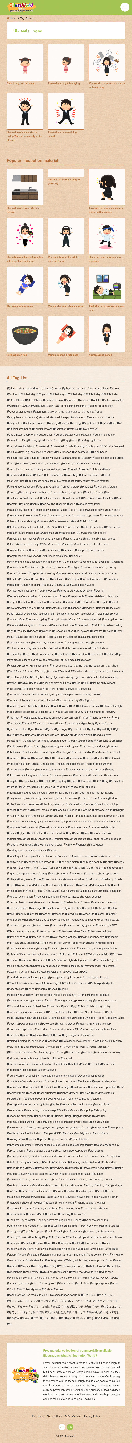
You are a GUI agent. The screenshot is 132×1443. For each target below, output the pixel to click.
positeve (112, 1018)
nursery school (106, 943)
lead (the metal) (70, 862)
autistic (60, 434)
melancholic (73, 902)
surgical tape (115, 1185)
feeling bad (38, 677)
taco (26, 1202)
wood (35, 1283)
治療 (91, 1312)
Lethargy (25, 867)
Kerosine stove (44, 844)
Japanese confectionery (22, 821)
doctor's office (17, 619)
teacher (101, 1202)
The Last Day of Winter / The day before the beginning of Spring (45, 1220)
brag (57, 486)
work (44, 1283)
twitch (77, 1243)
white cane (62, 1272)
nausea (102, 925)
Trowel (118, 1237)
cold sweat (82, 544)
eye (120, 654)
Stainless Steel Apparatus (72, 1150)
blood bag (72, 475)
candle (62, 504)
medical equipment (111, 891)
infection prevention (53, 804)
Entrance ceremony (20, 648)
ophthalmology (36, 966)
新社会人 (60, 1312)
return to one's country (107, 1052)
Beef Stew (37, 463)
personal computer (99, 994)
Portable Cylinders (84, 1018)
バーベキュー (78, 1301)
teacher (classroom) (20, 1208)
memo (86, 902)
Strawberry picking (93, 1168)
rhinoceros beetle (39, 1058)
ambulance (74, 411)
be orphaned (64, 452)
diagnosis (75, 608)
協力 (74, 1306)
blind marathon (54, 475)
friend (95, 717)
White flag (92, 1272)
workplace (83, 1283)
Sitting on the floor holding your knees (66, 1122)
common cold (52, 550)
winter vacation (101, 1277)
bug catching (60, 492)
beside (85, 469)
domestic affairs (66, 619)
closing (22, 544)
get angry (62, 729)
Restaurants (73, 1052)
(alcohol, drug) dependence (24, 388)
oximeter (110, 966)
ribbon (56, 1058)
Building (89, 492)
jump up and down (102, 833)
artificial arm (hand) (20, 429)
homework (96, 775)
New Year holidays (100, 931)
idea (75, 787)
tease (86, 1208)
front (116, 717)
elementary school (19, 642)
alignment (40, 411)
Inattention (47, 798)
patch (111, 983)
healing (89, 758)
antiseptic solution (35, 423)
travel (24, 1237)
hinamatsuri (97, 769)
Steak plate (60, 1162)
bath (70, 446)
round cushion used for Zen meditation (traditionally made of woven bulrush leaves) (56, 1075)
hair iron (86, 746)
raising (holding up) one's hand (26, 1041)
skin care (104, 1122)
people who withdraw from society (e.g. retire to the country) (42, 994)
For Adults (57, 712)
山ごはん (116, 1306)
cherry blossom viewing (22, 521)
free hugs (14, 717)
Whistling (47, 1272)
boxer (106, 481)
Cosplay (34, 573)
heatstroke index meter (71, 764)
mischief (89, 908)
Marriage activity (101, 885)
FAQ (67, 1416)
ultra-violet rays (92, 1243)
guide (29, 746)
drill (88, 625)
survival (70, 1191)
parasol (31, 983)
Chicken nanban (60, 521)
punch (25, 1035)
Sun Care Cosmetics (72, 1179)
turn (48, 1243)
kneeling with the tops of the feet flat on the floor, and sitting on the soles (49, 856)
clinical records (106, 538)
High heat (42, 769)
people (64, 989)
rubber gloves (54, 1081)
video (23, 1254)
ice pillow (64, 787)
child (76, 521)
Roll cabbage (29, 1070)
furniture (39, 723)
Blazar (28, 475)
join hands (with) (55, 833)
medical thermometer (21, 902)
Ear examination (64, 631)
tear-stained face (70, 1208)
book (30, 481)
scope (75, 1093)
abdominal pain (54, 400)
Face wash (85, 660)
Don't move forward (90, 619)
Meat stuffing (61, 891)
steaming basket (79, 1162)
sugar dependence (72, 1173)
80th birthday (93, 394)
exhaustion (80, 654)
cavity (117, 509)
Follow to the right (112, 706)
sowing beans (17, 1139)
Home (45, 775)
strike (120, 1168)
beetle (66, 463)
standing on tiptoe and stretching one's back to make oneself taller (68, 1156)
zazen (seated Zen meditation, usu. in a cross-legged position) (44, 1295)
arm (114, 423)
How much (86, 781)
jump (86, 833)
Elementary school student (48, 642)
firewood (72, 688)
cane (72, 504)
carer (73, 509)
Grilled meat (16, 746)
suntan (66, 1185)
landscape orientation (39, 862)
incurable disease (67, 798)
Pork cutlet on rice (61, 1018)
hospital (13, 781)
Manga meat (24, 885)
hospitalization (29, 781)
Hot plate (46, 781)
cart (82, 509)
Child (94, 521)
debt (64, 596)
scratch (86, 1093)
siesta (60, 1116)
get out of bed (78, 729)
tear (55, 1208)
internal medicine (42, 810)
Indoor (114, 798)
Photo (50, 1000)
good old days (103, 735)
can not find (48, 504)
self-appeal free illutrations (24, 1104)
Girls (11, 735)
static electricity (17, 1162)
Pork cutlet (41, 1018)
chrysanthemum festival (22, 538)
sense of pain (102, 1104)
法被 (99, 1312)
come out (36, 550)
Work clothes (66, 1283)
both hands (42, 481)
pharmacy (38, 1000)
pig (75, 1006)
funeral (28, 723)
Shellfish (64, 1110)
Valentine (69, 1249)
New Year (66, 931)
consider (105, 561)
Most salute (87, 914)
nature (91, 925)
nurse (91, 943)
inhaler (90, 804)
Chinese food (113, 527)
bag (58, 440)
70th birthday (57, 394)
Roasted (14, 1070)
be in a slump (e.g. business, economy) (31, 452)
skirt (39, 1127)
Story (21, 1168)
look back (77, 873)
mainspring (94, 879)
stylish (55, 1173)
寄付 (97, 1306)
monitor (33, 914)
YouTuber (24, 1289)
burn (100, 492)
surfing (90, 1185)
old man (13, 960)
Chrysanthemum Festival (93, 533)
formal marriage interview (100, 712)
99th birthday (34, 400)
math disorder (17, 891)
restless (87, 1052)
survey (59, 1191)
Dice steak (114, 608)
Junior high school (19, 839)
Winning (75, 1277)
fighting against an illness (56, 683)
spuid (32, 1150)
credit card (58, 579)
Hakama (113, 746)
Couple (13, 579)
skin (93, 1122)
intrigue (120, 810)
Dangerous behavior (81, 590)
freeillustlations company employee (43, 717)
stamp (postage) (18, 1156)
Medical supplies (92, 896)
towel (59, 1231)
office (12, 954)
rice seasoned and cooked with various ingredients (38, 1064)
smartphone (100, 1127)
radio (58, 1035)
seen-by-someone (79, 1098)
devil (42, 608)
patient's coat (16, 989)
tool (11, 1231)
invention (25, 815)
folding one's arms (88, 706)
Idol (83, 787)
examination (64, 654)
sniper (49, 1133)
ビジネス (36, 1306)
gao (32, 729)
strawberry (43, 1168)
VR (107, 1254)
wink (64, 1277)
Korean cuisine (112, 856)
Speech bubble (80, 1139)
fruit (11, 723)
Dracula (13, 625)
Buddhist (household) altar (34, 492)
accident (85, 400)
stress (110, 1168)
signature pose (17, 1122)
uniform (29, 1249)
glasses (31, 735)
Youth (12, 1289)
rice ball (67, 1058)
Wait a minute (16, 1260)
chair (44, 515)
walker (40, 1260)
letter (36, 867)
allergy (53, 411)
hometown (81, 775)
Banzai (97, 440)
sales (97, 1081)
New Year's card (18, 937)
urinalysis (42, 1249)
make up (108, 879)
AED (27, 406)
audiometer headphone (22, 434)
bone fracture (16, 481)
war (110, 1260)
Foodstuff (42, 712)
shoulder (41, 1116)
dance (62, 590)
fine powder (15, 688)
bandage (85, 440)
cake (94, 498)
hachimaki (65, 746)
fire (46, 688)
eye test (42, 660)
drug (120, 625)
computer (76, 556)
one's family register (107, 960)
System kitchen (109, 1197)
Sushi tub (14, 1197)
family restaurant (94, 665)
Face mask (69, 660)
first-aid (51, 700)
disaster (33, 613)
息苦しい (14, 1312)
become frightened (105, 458)
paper (88, 977)
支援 (49, 1312)
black (107, 469)
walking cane (54, 1260)
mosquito (59, 914)
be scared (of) (82, 452)
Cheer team (80, 515)
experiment (96, 654)
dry (11, 631)
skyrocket (49, 1127)
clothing (34, 544)
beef (11, 463)
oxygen (13, 971)
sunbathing (94, 1179)
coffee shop (66, 544)
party (102, 983)
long (52, 873)
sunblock (109, 1179)
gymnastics (49, 746)
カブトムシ (89, 1295)
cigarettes (44, 538)
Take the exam (65, 1202)
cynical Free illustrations (23, 590)
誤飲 (69, 1318)
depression (39, 602)
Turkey (39, 1243)
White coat (77, 1272)
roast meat (109, 1064)
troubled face (104, 1237)
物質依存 (14, 1318)
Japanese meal (79, 827)
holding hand (30, 775)
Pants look (75, 977)
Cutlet (90, 585)
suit (88, 1173)
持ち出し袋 (29, 1312)
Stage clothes (46, 1150)
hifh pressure (16, 769)
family (78, 665)
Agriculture (39, 406)
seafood (29, 1098)
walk (30, 1260)
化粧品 (57, 1306)
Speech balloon (59, 1139)
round (52, 1070)
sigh (69, 1116)
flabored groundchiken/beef (24, 706)
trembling (35, 1237)
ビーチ (24, 1306)
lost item (113, 873)
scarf (121, 1087)
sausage (65, 1087)
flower (64, 706)
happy (26, 758)
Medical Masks (70, 896)
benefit (74, 469)
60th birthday (28, 394)
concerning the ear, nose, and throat (29, 561)
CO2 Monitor (49, 544)
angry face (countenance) (23, 417)
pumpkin (14, 1035)
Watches (25, 1266)
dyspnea (46, 631)
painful (62, 977)
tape (90, 1202)
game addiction (18, 729)
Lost (102, 873)
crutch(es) (73, 579)
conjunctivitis (89, 561)
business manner (52, 498)
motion (53, 919)
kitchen (53, 850)
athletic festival (89, 429)
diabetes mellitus (57, 608)
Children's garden (70, 527)
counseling (48, 573)
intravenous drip (103, 810)
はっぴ (93, 1301)
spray (12, 1150)
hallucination (32, 752)
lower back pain (53, 879)
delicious (113, 596)
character (55, 515)
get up (92, 729)
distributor (103, 613)
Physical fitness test (20, 1006)
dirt (11, 613)
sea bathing (107, 1093)
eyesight (55, 660)
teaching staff (42, 1208)
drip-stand (108, 625)
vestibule (112, 1249)
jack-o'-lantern (75, 815)
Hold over (14, 775)
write (115, 1283)
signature (99, 1116)
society (69, 1133)
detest (114, 602)
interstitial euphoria (66, 810)
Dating (100, 590)
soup (97, 1133)
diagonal (90, 608)
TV (55, 1243)
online (12, 966)
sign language (83, 1116)
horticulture (111, 775)
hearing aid (113, 758)
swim (82, 1197)
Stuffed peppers (39, 1173)
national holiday (75, 925)
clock (12, 544)
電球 (99, 1318)
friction (85, 717)
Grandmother (59, 740)
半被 (66, 1306)
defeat (90, 596)
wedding (38, 1266)
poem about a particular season (27, 1012)
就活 (105, 1306)
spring (22, 1150)
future (50, 723)
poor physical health (20, 1018)
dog (44, 619)
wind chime (43, 1277)
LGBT (45, 867)
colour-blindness (18, 550)
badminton (46, 440)
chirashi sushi (17, 533)
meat (48, 891)
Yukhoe (48, 1289)
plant (82, 1006)
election (60, 636)
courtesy (25, 579)
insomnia (24, 810)
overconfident (94, 966)
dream (44, 625)
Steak (47, 1162)
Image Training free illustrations (95, 792)
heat (36, 764)
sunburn (13, 1185)
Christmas (48, 533)
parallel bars (101, 977)
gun (38, 746)
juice (77, 833)
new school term (48, 931)
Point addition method (60, 1012)
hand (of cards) (82, 752)
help (89, 764)
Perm (83, 994)
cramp (45, 579)
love (38, 879)
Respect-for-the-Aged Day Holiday (28, 1052)
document (33, 619)
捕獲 (41, 1312)
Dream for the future (62, 625)
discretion (88, 613)
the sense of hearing (96, 1220)
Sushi (110, 1191)
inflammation (75, 804)
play (100, 1006)
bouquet (56, 481)
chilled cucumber (93, 527)
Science (63, 1093)
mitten (113, 908)
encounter (99, 642)
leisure (109, 862)
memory (112, 902)
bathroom (93, 446)
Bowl (96, 481)
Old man (117, 954)
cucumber (112, 579)
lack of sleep (16, 862)
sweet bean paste (43, 1197)
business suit (72, 498)
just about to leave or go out (105, 839)
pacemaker (71, 971)
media (75, 891)
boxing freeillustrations (22, 486)
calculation (106, 498)
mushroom (15, 925)
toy (67, 1231)
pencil (53, 989)
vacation (56, 1249)
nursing (42, 948)
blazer (39, 475)
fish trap (62, 700)
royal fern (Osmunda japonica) (26, 1081)
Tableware (15, 1202)
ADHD (97, 400)
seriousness (16, 1110)
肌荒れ (46, 1318)
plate (91, 1006)
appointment (92, 423)
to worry (93, 1225)
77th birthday (75, 394)
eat (11, 636)
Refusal (24, 1046)
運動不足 (80, 1318)
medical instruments (47, 896)
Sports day (113, 1145)
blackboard (15, 475)
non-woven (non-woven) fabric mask (64, 943)
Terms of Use (54, 1416)
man (11, 885)
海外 (108, 1312)
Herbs (98, 764)
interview (85, 810)
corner (12, 573)
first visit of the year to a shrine (26, 700)
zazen (59, 1289)
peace (30, 989)
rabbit (48, 1035)
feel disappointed (19, 677)
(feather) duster (52, 388)
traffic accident (106, 1231)
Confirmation (72, 561)
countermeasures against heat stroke (79, 573)
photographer (64, 1000)
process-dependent (63, 1029)
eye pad (30, 660)
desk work (70, 602)
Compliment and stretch (90, 550)
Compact (68, 550)
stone (12, 1168)
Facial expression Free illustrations (29, 665)
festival (115, 677)
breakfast (87, 486)
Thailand (52, 1214)
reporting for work (75, 1046)
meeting (57, 902)
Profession (83, 1029)
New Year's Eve (40, 937)
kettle (60, 844)
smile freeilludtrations (30, 1133)
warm (118, 1260)
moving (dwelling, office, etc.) (103, 919)
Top (25, 1231)
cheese (94, 515)
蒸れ (55, 1318)
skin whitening (17, 1127)
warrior (13, 1266)
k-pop (12, 844)
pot (122, 1018)
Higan (30, 769)
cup (26, 585)
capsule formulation (89, 504)
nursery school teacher (22, 948)
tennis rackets (17, 1214)
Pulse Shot (109, 1029)
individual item (88, 798)
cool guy (75, 567)
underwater (15, 1249)
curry (59, 585)
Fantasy (29, 671)
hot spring (60, 781)
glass (21, 735)
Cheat (67, 515)
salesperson (110, 1081)
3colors (13, 394)
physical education (106, 1000)
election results (77, 636)
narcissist (57, 925)
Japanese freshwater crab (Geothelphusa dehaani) (92, 821)
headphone (75, 758)
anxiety (53, 423)
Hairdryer (99, 746)
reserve (104, 1046)
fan (109, 665)
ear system (82, 631)
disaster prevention (69, 613)
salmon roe (15, 1087)
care (64, 509)
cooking (47, 567)
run (67, 1081)
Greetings (117, 740)
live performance (28, 873)
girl (117, 729)
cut (67, 585)
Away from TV (17, 440)
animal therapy (60, 417)
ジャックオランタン (39, 1301)
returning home (17, 1058)
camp (36, 504)
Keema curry (26, 844)
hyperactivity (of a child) (42, 787)
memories (98, 902)
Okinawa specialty (98, 954)
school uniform (47, 1093)
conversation (16, 567)
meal (30, 891)
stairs (93, 1150)
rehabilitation (54, 1046)
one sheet (41, 960)
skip (31, 1127)
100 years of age (99, 388)
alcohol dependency (101, 406)
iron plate (38, 815)
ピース (13, 1306)
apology (76, 423)
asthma (74, 429)
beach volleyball (51, 458)
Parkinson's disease (75, 983)
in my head (32, 798)
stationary (35, 1162)
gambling (88, 723)
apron (105, 423)
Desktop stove (88, 602)
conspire (118, 561)
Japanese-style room (103, 827)
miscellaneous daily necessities (63, 908)
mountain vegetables (72, 919)
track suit (77, 1231)
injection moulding (107, 804)
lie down (57, 867)
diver (115, 613)
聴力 (36, 1318)
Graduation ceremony (36, 740)
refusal (13, 1046)
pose (101, 1018)
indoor (103, 798)
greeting (103, 740)
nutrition (54, 948)
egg (43, 636)
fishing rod (87, 700)
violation (34, 1254)
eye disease (16, 660)
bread (66, 486)
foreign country (74, 712)
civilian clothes (73, 538)
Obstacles (84, 948)
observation (69, 948)
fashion (52, 671)
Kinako (82, 844)
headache (60, 758)
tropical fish (86, 1237)
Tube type (14, 1243)
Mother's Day (38, 919)
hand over (99, 752)
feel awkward (116, 671)
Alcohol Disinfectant (20, 411)
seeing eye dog (57, 1098)
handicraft (114, 752)
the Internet (79, 1214)
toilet (116, 1225)
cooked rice (33, 567)
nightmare (112, 937)
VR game (117, 1254)
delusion (25, 602)
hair (76, 746)
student (13, 1173)
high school (58, 769)
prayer (60, 1023)
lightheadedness (113, 867)
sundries (39, 1185)
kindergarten (96, 844)
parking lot (55, 983)
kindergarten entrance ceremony (27, 850)
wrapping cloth (100, 1283)
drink (96, 625)
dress (80, 625)
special (43, 1139)
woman (13, 1283)
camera (13, 504)
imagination (15, 798)
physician (40, 1006)
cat (109, 509)
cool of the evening (93, 567)
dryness (33, 631)
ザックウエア (16, 1301)
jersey (12, 833)
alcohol (82, 406)
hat (49, 758)
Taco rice (37, 1202)
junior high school (43, 839)
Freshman (72, 717)
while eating (32, 1272)
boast (107, 475)
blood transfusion (90, 475)
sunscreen (53, 1185)
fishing (74, 700)
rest (53, 1052)
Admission (15, 406)
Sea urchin (15, 1098)
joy (69, 833)
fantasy (41, 671)
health (100, 758)
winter (86, 1277)
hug (106, 781)
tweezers (65, 1243)
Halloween (15, 752)
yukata (37, 1289)
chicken (43, 521)
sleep (87, 1127)
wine (55, 1277)
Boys (48, 486)
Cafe (86, 498)
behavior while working (87, 463)
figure (77, 683)
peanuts (42, 989)
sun (55, 1179)
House (73, 781)
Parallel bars (16, 983)
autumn (87, 434)
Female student (98, 677)
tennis (104, 1208)
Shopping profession (21, 1116)
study (24, 1173)
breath (113, 486)
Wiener (29, 1277)
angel (100, 411)
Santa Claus (50, 1087)
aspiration (60, 429)
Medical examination (21, 896)
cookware (61, 567)
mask (116, 885)
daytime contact (50, 596)
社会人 (26, 1318)
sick (51, 1116)
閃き (91, 1318)
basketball (44, 446)
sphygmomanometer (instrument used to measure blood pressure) (46, 1145)
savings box (80, 1087)
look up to (91, 873)
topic (41, 1231)
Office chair (24, 954)
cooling (112, 567)
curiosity (48, 585)
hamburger (48, 752)
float (55, 706)
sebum (41, 1098)
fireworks (85, 688)
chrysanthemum (66, 533)
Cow (36, 579)
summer (98, 1173)
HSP (98, 781)
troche (61, 1237)
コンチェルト (106, 1295)
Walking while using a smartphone (84, 1260)
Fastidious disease (83, 671)
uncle (107, 1243)
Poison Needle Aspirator (90, 1012)
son (89, 1133)
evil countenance (44, 654)
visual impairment (75, 1254)
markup (70, 885)
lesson (120, 862)
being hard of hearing (21, 469)
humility (13, 787)
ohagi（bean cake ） (46, 954)
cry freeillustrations (92, 579)
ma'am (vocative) (75, 879)
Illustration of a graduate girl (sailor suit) (31, 792)
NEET (113, 925)
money (22, 914)
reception (52, 1041)
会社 (47, 1306)
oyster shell (55, 971)
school (32, 1093)
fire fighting (58, 688)
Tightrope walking (52, 1225)
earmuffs (97, 631)
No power (34, 943)
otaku (67, 966)
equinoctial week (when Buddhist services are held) (63, 648)
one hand (26, 960)
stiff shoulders (108, 1162)
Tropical (72, 1237)
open (22, 966)
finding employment (103, 683)
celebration (15, 515)
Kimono (70, 844)
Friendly (106, 717)
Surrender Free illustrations (36, 1191)
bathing (80, 446)
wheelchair (115, 1266)
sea (95, 1093)
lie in (68, 867)
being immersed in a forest (52, 469)
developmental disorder (22, 608)
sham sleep (49, 1110)
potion (12, 1023)
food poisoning (25, 712)
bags (74, 440)
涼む (116, 1312)
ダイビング (60, 1301)
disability (21, 613)
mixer (12, 914)
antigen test (15, 423)
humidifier (117, 781)
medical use (43, 902)
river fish (94, 1064)
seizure (97, 1098)
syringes (93, 1197)
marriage (83, 885)
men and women (18, 908)
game (100, 723)
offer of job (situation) (106, 948)
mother (101, 914)
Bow (79, 481)
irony (50, 815)
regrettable (38, 1046)
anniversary (79, 417)
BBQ (104, 446)
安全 (88, 1306)
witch (116, 1277)
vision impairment (52, 1254)
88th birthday (111, 394)
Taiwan (50, 1202)
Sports (100, 1145)
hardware (38, 758)
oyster (42, 971)
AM (62, 411)
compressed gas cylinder (23, 556)
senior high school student (77, 1104)
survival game (86, 1191)
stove (31, 1168)
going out (68, 735)
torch (50, 1231)
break (76, 486)
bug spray (76, 492)
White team (15, 1277)
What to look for (97, 1266)
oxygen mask (28, 971)
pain (52, 977)
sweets (60, 1197)
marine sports (55, 885)
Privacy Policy (92, 1416)
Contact (76, 1416)
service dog (32, 1110)
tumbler (28, 1243)
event (28, 654)
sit (40, 1122)
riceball (74, 1064)
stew (94, 1162)
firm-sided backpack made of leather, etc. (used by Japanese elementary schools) (55, 694)
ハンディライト (109, 1301)
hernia (108, 764)
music (27, 925)
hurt (23, 787)
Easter (109, 631)
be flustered (117, 446)
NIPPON (14, 943)
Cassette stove (95, 509)
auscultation (46, 434)
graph (74, 740)
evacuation (15, 654)
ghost (102, 729)
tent (42, 1214)
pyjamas (37, 1035)
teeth (95, 1208)
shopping (87, 1110)
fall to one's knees (62, 665)
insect (12, 810)
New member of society (22, 931)
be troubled (32, 458)
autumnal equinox (105, 434)
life (75, 867)
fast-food (65, 671)
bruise (12, 492)
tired (83, 1225)
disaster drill (48, 613)
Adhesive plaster (113, 400)
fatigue (101, 671)
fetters (35, 683)
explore (110, 654)
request (93, 1046)
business (14, 498)
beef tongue (53, 463)
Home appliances (62, 775)
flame (46, 706)
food (11, 712)
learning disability (92, 862)
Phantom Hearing (19, 1000)
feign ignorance (57, 677)
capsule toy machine (21, 509)
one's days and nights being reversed (71, 960)
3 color (116, 388)
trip (46, 1237)
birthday (96, 469)
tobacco (105, 1225)
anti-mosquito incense (101, 417)
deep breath (77, 596)
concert (57, 561)
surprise (13, 1191)
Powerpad (48, 1023)
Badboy (32, 440)
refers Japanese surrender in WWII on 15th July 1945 (91, 1041)
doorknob (117, 619)
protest (96, 1029)
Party (93, 983)
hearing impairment (20, 764)
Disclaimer (38, 1416)
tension (32, 1214)
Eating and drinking (27, 636)
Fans (18, 671)
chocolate (33, 533)
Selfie (45, 1104)
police (111, 1012)
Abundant (71, 400)
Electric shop (96, 636)
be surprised (100, 452)
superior (78, 1185)
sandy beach (32, 1087)
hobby (110, 769)
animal (45, 417)
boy (40, 486)
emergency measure (78, 642)
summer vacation (40, 1179)
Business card (31, 498)
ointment (67, 954)
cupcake (36, 585)
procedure (42, 1029)
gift (110, 729)
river (84, 1064)
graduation (15, 740)
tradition (89, 1231)
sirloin (32, 1122)
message (36, 908)
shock (75, 1110)
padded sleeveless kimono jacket (28, 977)
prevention (15, 1029)
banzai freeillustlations (22, 446)
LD (56, 862)
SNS (59, 1133)
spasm (32, 1139)
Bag (65, 440)
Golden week (84, 735)
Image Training (65, 792)
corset (22, 573)
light (82, 867)
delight (13, 602)
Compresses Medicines (54, 556)
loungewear (26, 879)
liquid (12, 873)
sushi (101, 1191)
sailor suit (85, 1081)
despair (103, 602)
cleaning (90, 538)
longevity (63, 873)
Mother (13, 919)
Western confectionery (72, 1266)
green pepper (88, 740)
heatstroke (48, 764)
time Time (71, 1225)
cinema (57, 538)
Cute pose (78, 585)
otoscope (78, 966)
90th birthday (16, 400)
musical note (41, 925)
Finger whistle (34, 688)
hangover (14, 758)
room (43, 1070)
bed (121, 458)
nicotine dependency (92, 937)
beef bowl (22, 463)
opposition (54, 966)
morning (46, 914)
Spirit (90, 1145)
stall (101, 1150)
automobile (73, 434)
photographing (83, 1000)
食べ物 (109, 1318)
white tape (107, 1272)
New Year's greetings (64, 937)
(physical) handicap (75, 388)
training (13, 1237)
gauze (40, 729)
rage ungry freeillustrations (79, 1035)
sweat (26, 1197)
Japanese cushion (49, 821)
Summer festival (18, 1179)
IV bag (60, 815)
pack (84, 971)
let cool (13, 867)
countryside (110, 573)
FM (73, 706)
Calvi (119, 498)
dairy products (48, 590)
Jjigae (22, 833)
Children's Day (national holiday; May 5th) (33, 527)
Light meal (94, 867)
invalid (13, 815)
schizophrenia (17, 1093)
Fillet (86, 683)
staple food (115, 1156)
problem (29, 1029)
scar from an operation (103, 1087)
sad (74, 1081)
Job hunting (36, 833)
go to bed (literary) (49, 735)
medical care (89, 891)
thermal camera (18, 1225)
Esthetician (102, 648)
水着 (83, 1312)
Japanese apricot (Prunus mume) (105, 815)
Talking (81, 1202)
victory (12, 1254)
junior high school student (71, 839)
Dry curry (21, 631)
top (18, 1231)
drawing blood (29, 625)
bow (87, 481)
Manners (40, 885)
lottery (12, 879)
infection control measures (24, 804)
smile (12, 1133)
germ (50, 729)
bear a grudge (72, 458)
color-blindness (100, 544)
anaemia (89, 411)
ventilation (98, 1249)
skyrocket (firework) (69, 1127)
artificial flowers (43, 429)
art (120, 423)
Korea (97, 856)
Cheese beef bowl (112, 515)
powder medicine (29, 1023)
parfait (42, 983)
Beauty (88, 458)
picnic (66, 1006)
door (106, 619)
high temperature (77, 769)
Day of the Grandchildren (23, 596)
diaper (101, 608)
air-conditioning (66, 406)
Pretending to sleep (100, 1023)
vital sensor (95, 1254)
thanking (65, 1214)
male (119, 879)
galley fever (73, 723)
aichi (51, 406)
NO (24, 943)
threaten (34, 1225)
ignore (92, 787)
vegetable (83, 1249)
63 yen (42, 394)
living (44, 873)
